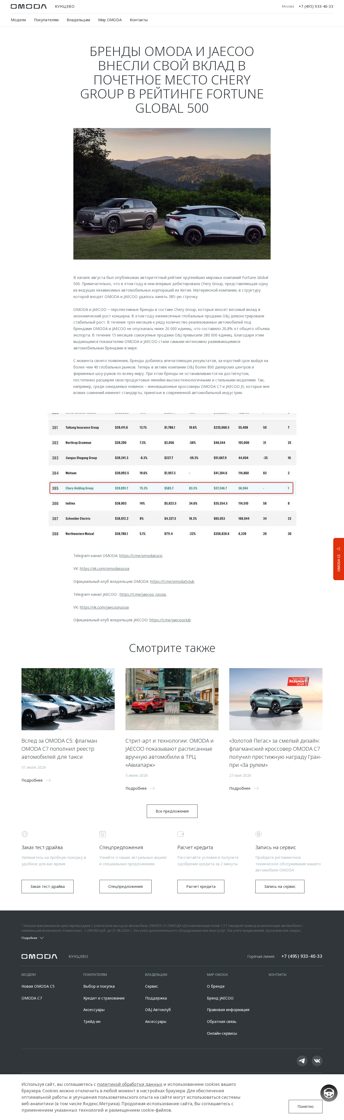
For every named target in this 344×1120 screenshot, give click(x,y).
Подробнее (318, 558)
